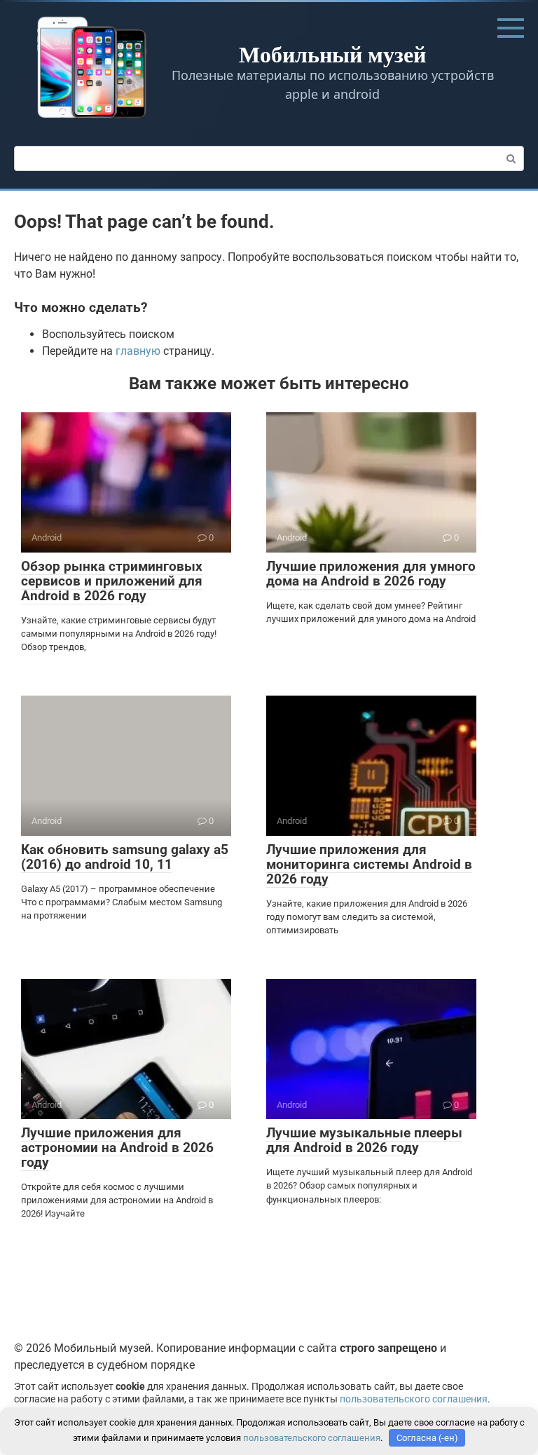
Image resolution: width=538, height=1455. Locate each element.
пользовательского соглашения (414, 1399)
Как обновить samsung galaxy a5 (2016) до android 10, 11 (124, 856)
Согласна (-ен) (427, 1438)
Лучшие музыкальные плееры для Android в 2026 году (364, 1140)
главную (138, 351)
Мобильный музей (332, 53)
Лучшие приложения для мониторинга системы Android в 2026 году (369, 864)
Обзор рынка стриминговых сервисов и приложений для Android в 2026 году (111, 581)
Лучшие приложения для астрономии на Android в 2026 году (117, 1147)
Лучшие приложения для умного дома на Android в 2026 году (371, 573)
